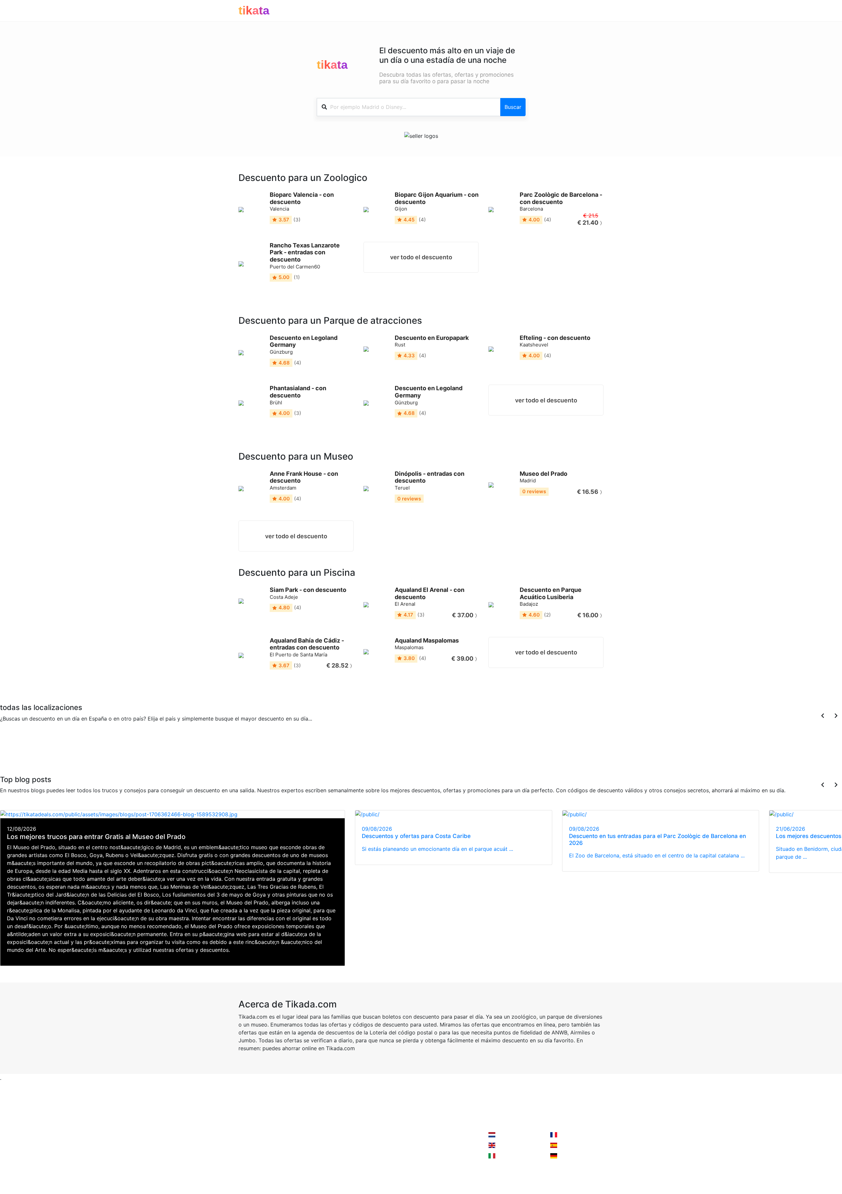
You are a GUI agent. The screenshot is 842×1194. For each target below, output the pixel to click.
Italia (103, 747)
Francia (43, 747)
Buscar (513, 107)
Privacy (310, 1148)
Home (245, 1134)
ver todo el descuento (421, 257)
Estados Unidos (119, 751)
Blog (244, 1161)
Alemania (155, 747)
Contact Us (386, 1134)
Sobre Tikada (255, 1148)
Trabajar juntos (319, 1134)
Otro (172, 747)
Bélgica (25, 747)
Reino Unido (59, 751)
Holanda (506, 1134)
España (88, 747)
